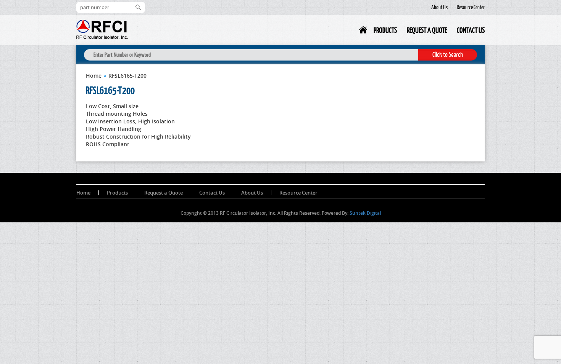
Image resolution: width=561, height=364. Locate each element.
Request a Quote (427, 30)
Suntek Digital (365, 213)
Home (364, 31)
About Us (439, 7)
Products (385, 30)
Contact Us (471, 30)
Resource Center (471, 7)
